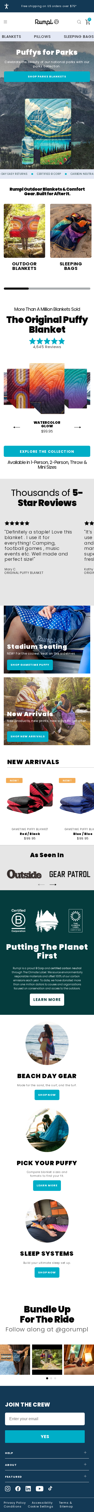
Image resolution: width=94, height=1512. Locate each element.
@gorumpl (71, 1329)
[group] (24, 238)
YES (45, 1436)
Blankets (11, 36)
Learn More (47, 999)
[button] (6, 21)
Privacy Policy (15, 1503)
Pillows (42, 36)
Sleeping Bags (79, 36)
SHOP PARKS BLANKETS (47, 76)
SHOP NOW (47, 1095)
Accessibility (42, 1503)
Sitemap (66, 1506)
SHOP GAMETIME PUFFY (30, 665)
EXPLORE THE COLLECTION (47, 451)
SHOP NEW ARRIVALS (28, 736)
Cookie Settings (41, 1506)
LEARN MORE (47, 1185)
